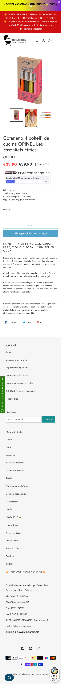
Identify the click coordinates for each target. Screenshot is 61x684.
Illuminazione (12, 501)
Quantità (6, 209)
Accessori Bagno (14, 532)
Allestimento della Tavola (17, 486)
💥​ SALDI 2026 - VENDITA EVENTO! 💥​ (25, 571)
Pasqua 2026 (12, 548)
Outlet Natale (12, 540)
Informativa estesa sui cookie (19, 383)
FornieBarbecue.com (26, 674)
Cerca (8, 352)
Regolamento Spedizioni (17, 367)
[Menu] (56, 41)
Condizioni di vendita (16, 360)
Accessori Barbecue (15, 462)
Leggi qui (7, 199)
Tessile (9, 478)
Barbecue (10, 455)
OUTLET (9, 564)
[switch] (54, 679)
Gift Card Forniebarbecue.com (20, 391)
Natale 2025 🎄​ (13, 517)
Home (9, 439)
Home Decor (12, 525)
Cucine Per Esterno (15, 470)
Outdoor (10, 556)
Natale (9, 509)
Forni (8, 447)
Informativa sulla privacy (17, 375)
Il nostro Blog (12, 398)
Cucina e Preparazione (17, 493)
